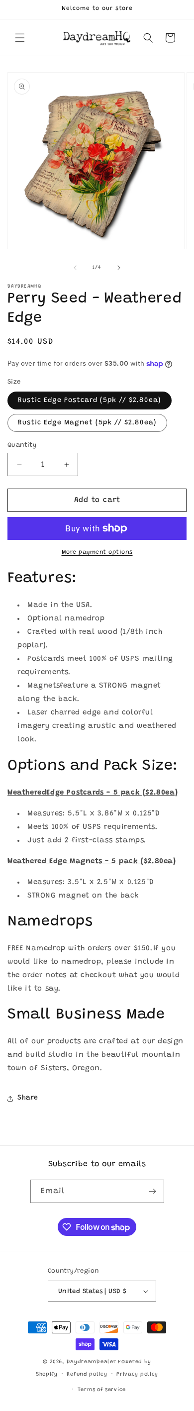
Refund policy (87, 1374)
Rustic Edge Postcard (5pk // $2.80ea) (89, 400)
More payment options (97, 552)
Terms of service (102, 1390)
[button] (20, 38)
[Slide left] (75, 268)
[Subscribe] (153, 1191)
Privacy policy (137, 1374)
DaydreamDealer (91, 1362)
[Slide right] (119, 268)
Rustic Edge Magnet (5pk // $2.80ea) (87, 422)
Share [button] (27, 1098)
